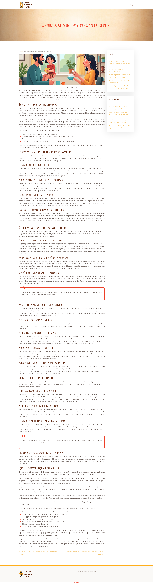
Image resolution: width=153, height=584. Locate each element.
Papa (109, 5)
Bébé (124, 5)
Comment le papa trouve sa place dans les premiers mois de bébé (40, 553)
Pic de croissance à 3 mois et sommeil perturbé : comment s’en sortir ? (120, 63)
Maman (117, 5)
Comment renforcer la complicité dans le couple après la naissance (84, 553)
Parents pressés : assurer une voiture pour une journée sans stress (118, 114)
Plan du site (76, 583)
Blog (131, 5)
